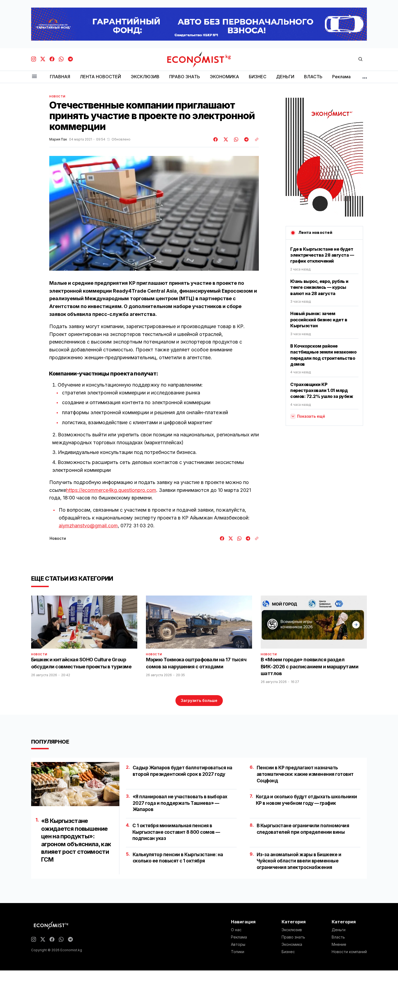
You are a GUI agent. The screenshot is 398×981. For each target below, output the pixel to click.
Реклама (239, 937)
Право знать (293, 937)
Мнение (339, 944)
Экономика (292, 944)
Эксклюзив (292, 930)
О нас (236, 930)
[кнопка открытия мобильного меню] (34, 76)
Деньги (338, 930)
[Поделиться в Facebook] (216, 139)
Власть (338, 937)
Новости (57, 96)
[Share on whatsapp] (235, 139)
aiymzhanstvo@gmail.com (88, 525)
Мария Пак (58, 139)
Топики (237, 952)
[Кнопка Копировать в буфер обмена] (255, 139)
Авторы (238, 944)
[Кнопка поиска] (360, 59)
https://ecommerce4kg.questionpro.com (111, 490)
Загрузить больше (199, 700)
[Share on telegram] (245, 139)
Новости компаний (349, 952)
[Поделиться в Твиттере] (225, 139)
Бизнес (288, 952)
